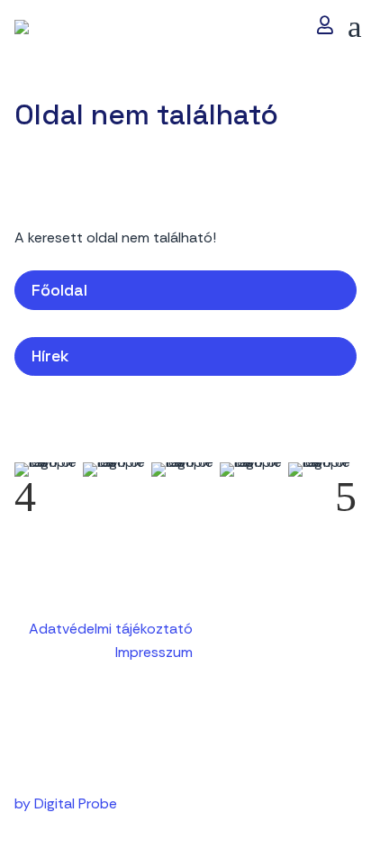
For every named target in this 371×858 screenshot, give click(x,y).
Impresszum (154, 652)
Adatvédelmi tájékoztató (111, 628)
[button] (355, 27)
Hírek (50, 355)
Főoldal (59, 289)
